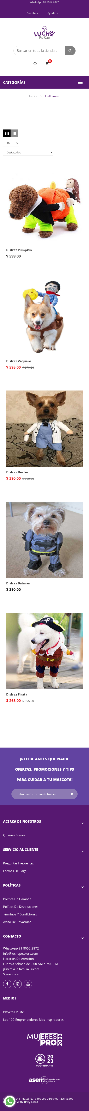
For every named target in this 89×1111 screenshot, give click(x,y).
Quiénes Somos (14, 835)
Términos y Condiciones (20, 914)
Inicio (33, 96)
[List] (14, 133)
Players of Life (13, 1012)
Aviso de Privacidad (17, 922)
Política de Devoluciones (20, 906)
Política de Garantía (17, 899)
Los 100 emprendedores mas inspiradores (33, 1019)
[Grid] (7, 133)
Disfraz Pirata (16, 694)
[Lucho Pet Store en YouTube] (28, 984)
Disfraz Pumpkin (19, 250)
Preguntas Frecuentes (18, 863)
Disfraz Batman (18, 583)
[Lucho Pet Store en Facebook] (7, 984)
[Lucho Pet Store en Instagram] (17, 984)
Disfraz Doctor (17, 472)
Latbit (34, 1102)
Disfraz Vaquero (18, 361)
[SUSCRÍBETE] (72, 794)
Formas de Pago (14, 871)
